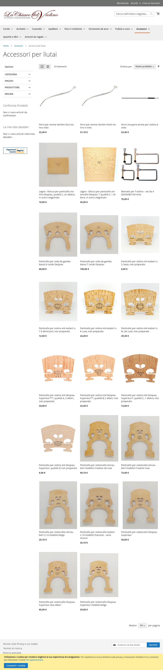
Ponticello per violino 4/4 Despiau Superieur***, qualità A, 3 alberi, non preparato (57, 398)
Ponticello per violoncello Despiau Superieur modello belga (98, 603)
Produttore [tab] (12, 87)
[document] (82, 662)
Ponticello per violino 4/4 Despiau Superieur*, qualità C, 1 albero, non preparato (140, 398)
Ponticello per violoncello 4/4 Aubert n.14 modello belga (56, 533)
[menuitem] (7, 29)
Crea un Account (151, 3)
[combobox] (134, 13)
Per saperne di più (34, 659)
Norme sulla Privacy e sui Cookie (20, 643)
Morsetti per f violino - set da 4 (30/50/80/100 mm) (137, 193)
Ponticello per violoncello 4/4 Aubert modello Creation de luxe (97, 467)
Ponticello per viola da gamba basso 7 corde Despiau (96, 263)
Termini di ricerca (12, 648)
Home (6, 45)
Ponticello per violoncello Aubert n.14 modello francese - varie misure (97, 535)
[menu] (81, 33)
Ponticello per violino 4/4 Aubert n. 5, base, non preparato (139, 263)
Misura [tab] (9, 93)
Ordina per (126, 66)
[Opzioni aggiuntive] (15, 150)
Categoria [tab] (11, 74)
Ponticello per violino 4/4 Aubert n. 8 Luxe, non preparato (98, 330)
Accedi (134, 3)
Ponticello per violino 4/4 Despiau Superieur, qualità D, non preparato (58, 467)
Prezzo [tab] (9, 80)
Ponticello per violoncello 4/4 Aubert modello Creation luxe (138, 467)
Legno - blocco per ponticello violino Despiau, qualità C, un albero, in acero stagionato (57, 194)
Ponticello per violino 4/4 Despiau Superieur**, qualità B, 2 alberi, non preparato (99, 398)
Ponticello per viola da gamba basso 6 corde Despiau (55, 263)
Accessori (18, 45)
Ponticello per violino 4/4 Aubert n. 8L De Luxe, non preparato (139, 330)
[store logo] (31, 15)
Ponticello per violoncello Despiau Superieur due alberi (57, 603)
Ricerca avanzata (12, 652)
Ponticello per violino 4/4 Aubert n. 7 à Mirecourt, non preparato (57, 330)
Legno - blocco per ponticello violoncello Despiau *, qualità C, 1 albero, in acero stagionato (98, 194)
